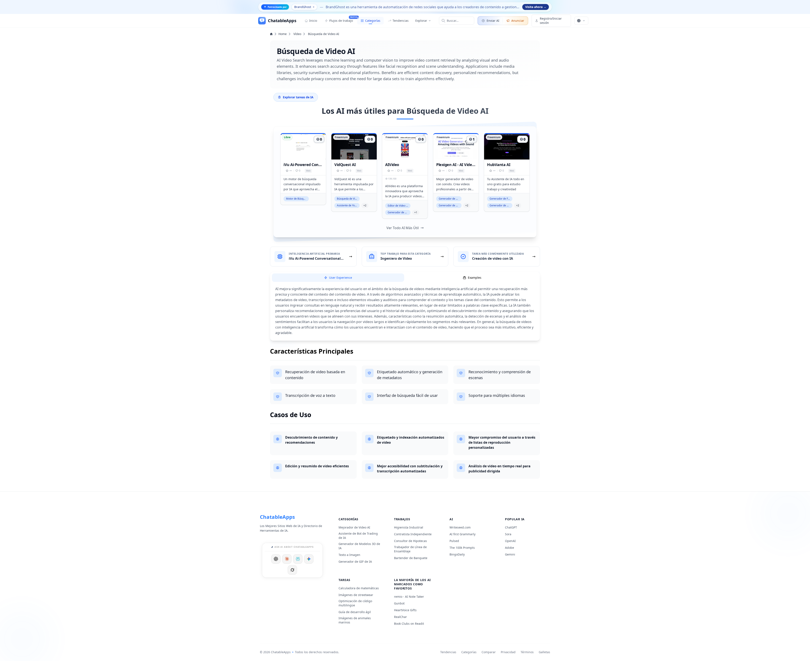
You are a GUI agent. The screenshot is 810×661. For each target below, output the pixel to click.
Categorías (469, 652)
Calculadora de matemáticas (359, 588)
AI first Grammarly (462, 534)
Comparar (489, 652)
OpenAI (510, 541)
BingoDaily (457, 554)
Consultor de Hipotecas (410, 541)
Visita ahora (535, 7)
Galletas (544, 652)
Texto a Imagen (349, 555)
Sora (508, 534)
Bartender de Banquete (410, 558)
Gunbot (399, 603)
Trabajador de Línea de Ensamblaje (410, 549)
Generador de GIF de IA (355, 562)
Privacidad (508, 652)
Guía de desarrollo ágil (355, 612)
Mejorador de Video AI (354, 527)
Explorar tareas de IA (298, 97)
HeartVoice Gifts (405, 610)
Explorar (421, 21)
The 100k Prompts (462, 548)
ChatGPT (511, 527)
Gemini (510, 554)
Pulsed (454, 541)
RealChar (400, 617)
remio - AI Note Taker (409, 597)
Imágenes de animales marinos (355, 620)
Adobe (509, 548)
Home (282, 34)
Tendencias (448, 652)
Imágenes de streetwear (356, 595)
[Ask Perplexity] (297, 559)
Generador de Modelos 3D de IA (359, 546)
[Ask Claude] (287, 559)
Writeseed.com (460, 527)
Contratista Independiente (413, 534)
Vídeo (297, 34)
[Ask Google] (308, 559)
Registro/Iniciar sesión (551, 20)
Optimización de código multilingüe (355, 603)
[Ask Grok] (292, 569)
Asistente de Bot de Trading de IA (358, 535)
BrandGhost (302, 7)
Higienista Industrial (408, 527)
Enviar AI (493, 21)
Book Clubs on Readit (409, 624)
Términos (527, 652)
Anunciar (517, 21)
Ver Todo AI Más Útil (402, 228)
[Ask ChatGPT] (276, 559)
